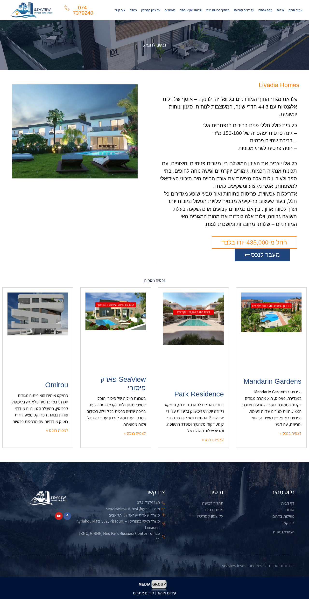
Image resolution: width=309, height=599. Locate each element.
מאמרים (170, 10)
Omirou (56, 385)
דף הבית (288, 503)
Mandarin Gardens (273, 381)
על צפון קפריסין (151, 10)
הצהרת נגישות (284, 532)
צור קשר (119, 10)
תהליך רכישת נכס (217, 10)
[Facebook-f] (67, 516)
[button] (254, 242)
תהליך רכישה (212, 503)
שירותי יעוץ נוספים (190, 10)
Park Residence (199, 394)
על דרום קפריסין (243, 10)
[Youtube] (59, 516)
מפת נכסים (265, 10)
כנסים (133, 10)
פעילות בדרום (283, 516)
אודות (280, 10)
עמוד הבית (295, 10)
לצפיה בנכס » (291, 433)
